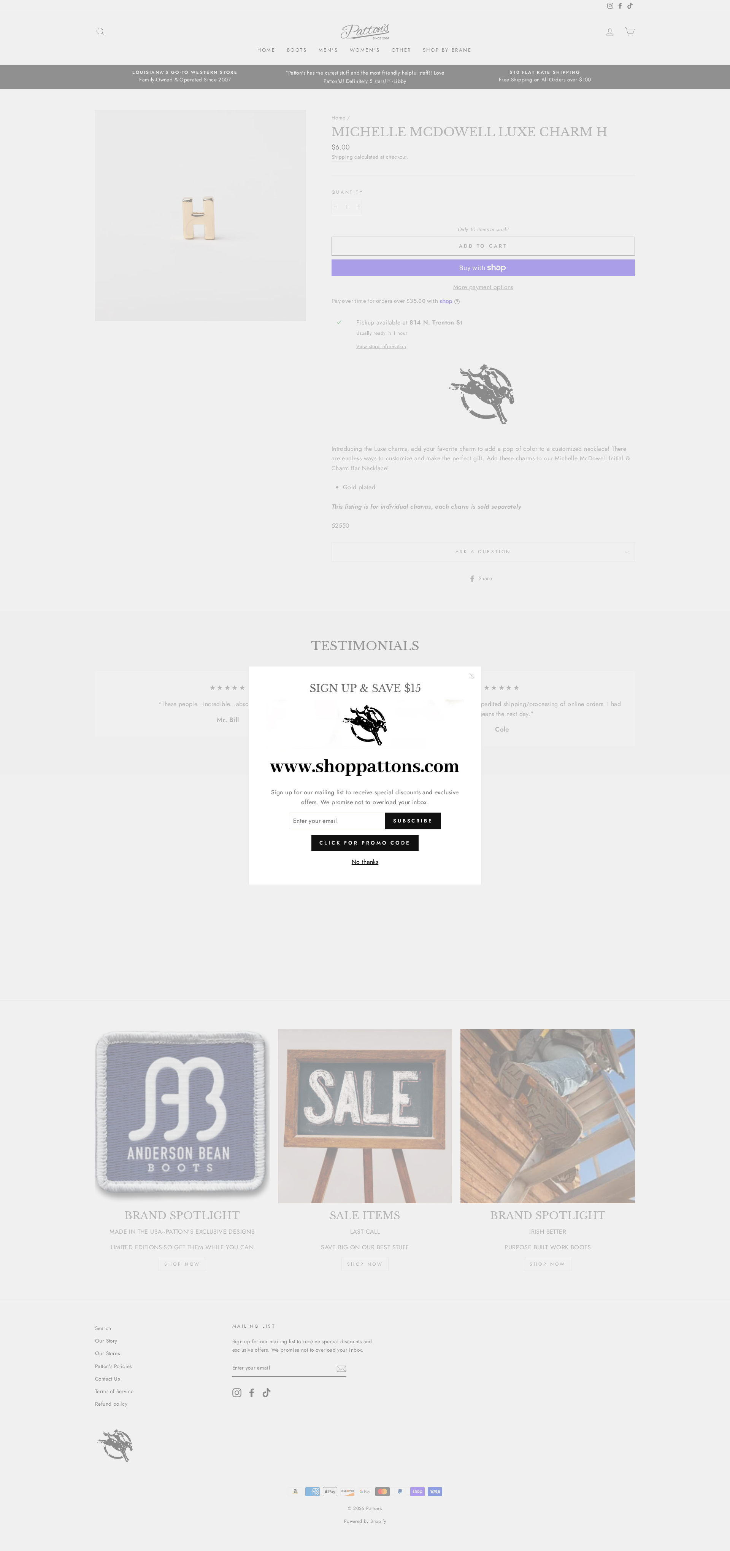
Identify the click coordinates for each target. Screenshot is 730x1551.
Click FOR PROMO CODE (365, 842)
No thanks (365, 861)
